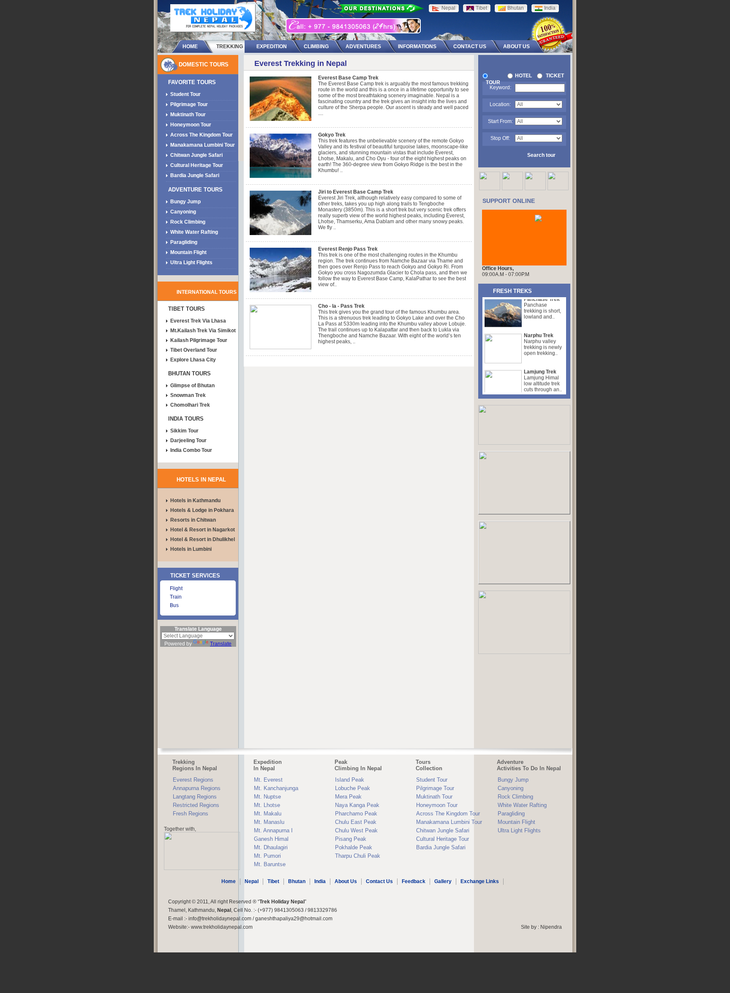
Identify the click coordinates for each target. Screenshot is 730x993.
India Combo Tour (191, 450)
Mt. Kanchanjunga (276, 788)
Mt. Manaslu (269, 822)
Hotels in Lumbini (191, 549)
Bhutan (296, 881)
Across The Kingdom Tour (201, 135)
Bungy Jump (185, 202)
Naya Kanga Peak (357, 805)
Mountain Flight (188, 252)
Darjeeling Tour (188, 440)
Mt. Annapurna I (273, 830)
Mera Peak (348, 796)
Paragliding (183, 242)
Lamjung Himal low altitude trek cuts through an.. (543, 374)
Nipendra (551, 927)
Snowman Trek (188, 395)
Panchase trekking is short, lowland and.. (542, 301)
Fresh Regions (190, 813)
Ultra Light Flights (191, 262)
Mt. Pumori (267, 856)
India (320, 881)
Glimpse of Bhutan (192, 385)
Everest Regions (193, 780)
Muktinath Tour (188, 115)
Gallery (443, 881)
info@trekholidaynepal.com (219, 919)
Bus (174, 605)
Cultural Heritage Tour (196, 165)
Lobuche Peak (352, 788)
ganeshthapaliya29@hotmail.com (293, 919)
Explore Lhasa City (193, 360)
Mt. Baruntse (270, 864)
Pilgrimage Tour (189, 104)
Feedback (413, 881)
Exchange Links (479, 881)
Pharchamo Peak (356, 813)
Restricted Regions (196, 805)
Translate (221, 644)
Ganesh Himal (271, 839)
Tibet (273, 881)
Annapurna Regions (197, 788)
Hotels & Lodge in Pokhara (202, 510)
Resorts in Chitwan (193, 520)
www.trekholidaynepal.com (222, 927)
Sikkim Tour (184, 431)
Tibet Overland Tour (193, 350)
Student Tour (185, 94)
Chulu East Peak (355, 822)
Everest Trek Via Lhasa (198, 321)
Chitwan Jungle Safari (196, 155)
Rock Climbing (187, 222)
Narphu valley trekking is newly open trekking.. (543, 337)
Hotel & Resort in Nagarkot (202, 530)
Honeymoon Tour (190, 125)
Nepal (252, 881)
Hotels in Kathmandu (195, 500)
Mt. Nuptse (267, 796)
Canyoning (183, 212)
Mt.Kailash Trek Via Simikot (203, 331)
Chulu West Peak (356, 830)
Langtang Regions (195, 796)
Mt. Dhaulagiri (271, 847)
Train (176, 597)
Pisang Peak (350, 839)
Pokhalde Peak (353, 847)
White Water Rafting (194, 232)
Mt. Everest (268, 780)
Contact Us (379, 881)
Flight (176, 588)
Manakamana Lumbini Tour (202, 145)
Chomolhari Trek (190, 405)
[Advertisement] (198, 697)
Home (228, 881)
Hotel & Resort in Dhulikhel (202, 539)
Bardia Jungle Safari (194, 175)
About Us (346, 881)
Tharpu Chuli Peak (357, 856)
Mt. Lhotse (267, 805)
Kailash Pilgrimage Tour (198, 340)
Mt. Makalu (267, 813)
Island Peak (349, 780)
